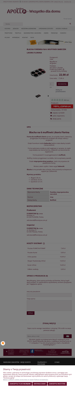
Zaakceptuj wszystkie (57, 384)
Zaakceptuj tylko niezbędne (20, 384)
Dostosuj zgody (40, 384)
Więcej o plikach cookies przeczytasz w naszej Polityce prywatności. (25, 380)
